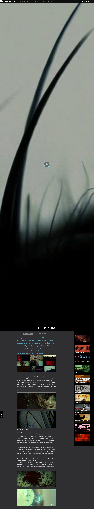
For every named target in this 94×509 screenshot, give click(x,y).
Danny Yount (28, 334)
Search (50, 1)
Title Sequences (24, 1)
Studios (43, 1)
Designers (35, 1)
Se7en (48, 384)
